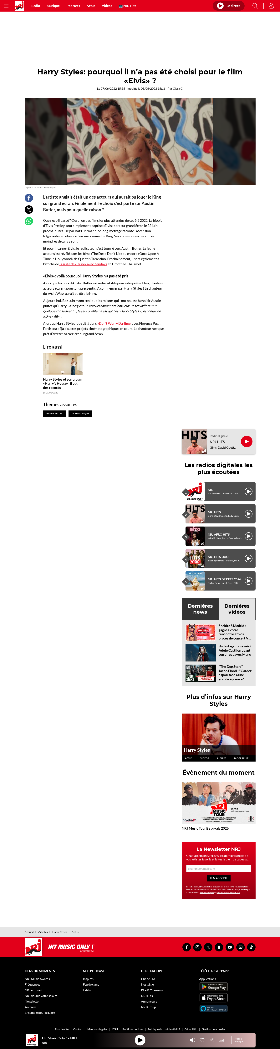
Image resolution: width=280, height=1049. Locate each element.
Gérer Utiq (191, 1029)
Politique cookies (132, 1029)
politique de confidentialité (228, 892)
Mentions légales (97, 1029)
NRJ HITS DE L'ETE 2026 (224, 579)
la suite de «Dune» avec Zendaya (83, 264)
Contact (78, 1029)
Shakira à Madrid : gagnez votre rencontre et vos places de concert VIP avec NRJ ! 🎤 (235, 634)
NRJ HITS (217, 442)
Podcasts (73, 6)
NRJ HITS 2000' (218, 557)
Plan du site (62, 1029)
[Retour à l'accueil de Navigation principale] (19, 6)
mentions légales (207, 892)
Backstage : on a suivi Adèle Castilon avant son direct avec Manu (235, 650)
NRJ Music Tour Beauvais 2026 (205, 828)
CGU (115, 1029)
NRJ (210, 489)
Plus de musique (239, 1040)
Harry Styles (197, 750)
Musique (53, 6)
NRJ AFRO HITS (219, 534)
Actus (91, 6)
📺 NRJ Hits (127, 6)
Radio (35, 6)
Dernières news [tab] (200, 609)
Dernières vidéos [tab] (237, 609)
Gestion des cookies (213, 1029)
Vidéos (107, 6)
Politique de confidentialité (164, 1029)
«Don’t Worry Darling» (114, 323)
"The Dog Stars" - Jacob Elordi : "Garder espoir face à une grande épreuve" (235, 672)
